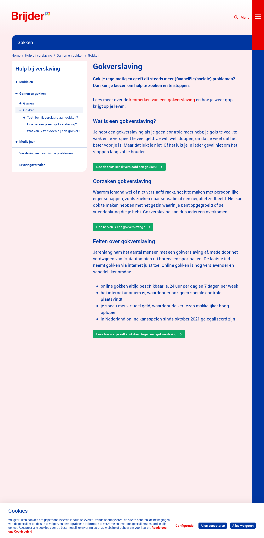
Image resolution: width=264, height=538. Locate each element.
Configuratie (184, 525)
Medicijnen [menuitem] (27, 141)
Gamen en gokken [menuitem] (32, 93)
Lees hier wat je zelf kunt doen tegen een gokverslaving (136, 334)
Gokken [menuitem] (29, 110)
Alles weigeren (243, 525)
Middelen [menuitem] (26, 82)
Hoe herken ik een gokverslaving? (120, 227)
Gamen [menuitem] (28, 103)
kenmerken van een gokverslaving (162, 99)
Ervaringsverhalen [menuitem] (32, 164)
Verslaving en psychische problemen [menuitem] (46, 153)
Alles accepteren (213, 525)
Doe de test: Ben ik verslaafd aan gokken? (126, 167)
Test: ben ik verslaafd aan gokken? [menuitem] (52, 117)
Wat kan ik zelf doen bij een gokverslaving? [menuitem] (53, 131)
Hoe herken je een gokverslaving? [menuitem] (52, 124)
